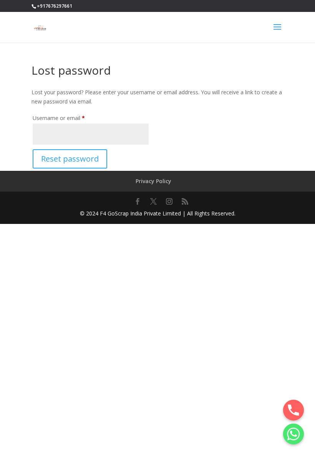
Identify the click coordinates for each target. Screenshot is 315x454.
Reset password (70, 159)
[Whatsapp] (293, 434)
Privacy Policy (153, 181)
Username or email (69, 118)
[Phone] (293, 410)
